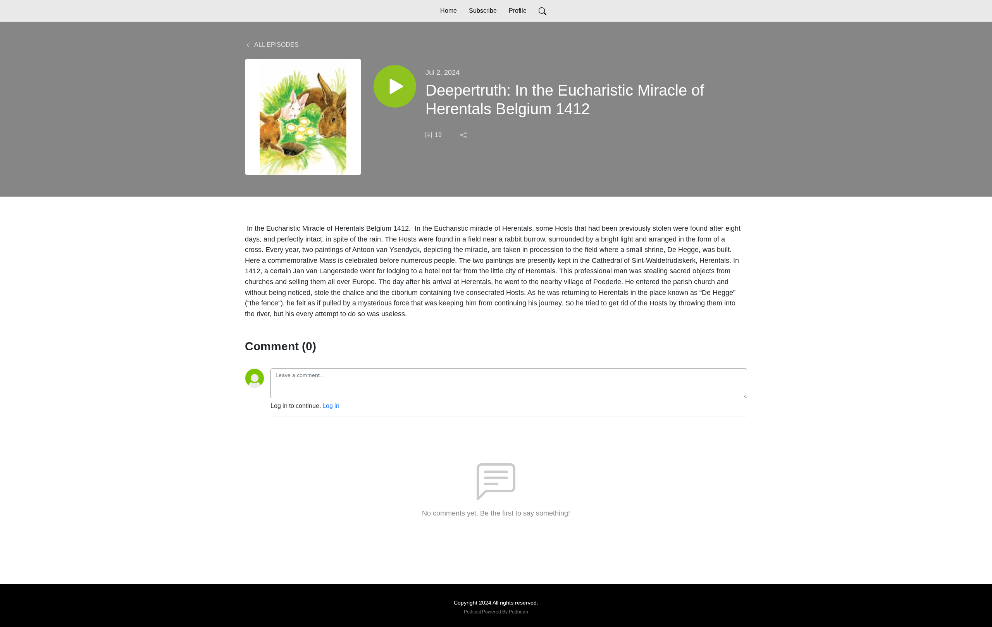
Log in (330, 406)
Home (448, 10)
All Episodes (276, 44)
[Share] (464, 135)
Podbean (518, 612)
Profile (518, 10)
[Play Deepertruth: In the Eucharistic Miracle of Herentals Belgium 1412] (395, 86)
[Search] (542, 11)
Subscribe (483, 10)
